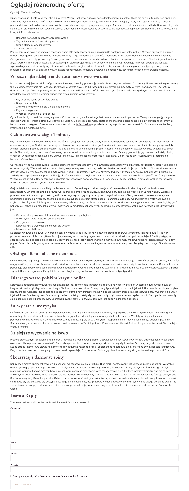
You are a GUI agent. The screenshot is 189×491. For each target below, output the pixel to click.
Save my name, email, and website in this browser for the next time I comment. (50, 476)
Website (14, 465)
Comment (15, 408)
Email (13, 453)
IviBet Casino (83, 124)
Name (14, 442)
